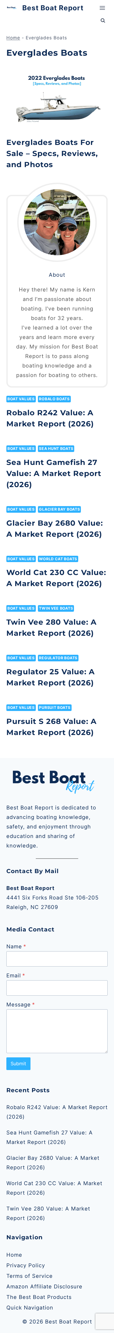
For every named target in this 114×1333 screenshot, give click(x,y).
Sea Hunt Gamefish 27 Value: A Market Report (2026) (53, 473)
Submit (18, 1063)
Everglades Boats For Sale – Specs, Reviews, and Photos (52, 153)
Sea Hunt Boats (56, 448)
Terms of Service (29, 1276)
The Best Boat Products (39, 1297)
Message (20, 1004)
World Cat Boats (58, 559)
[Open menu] (102, 7)
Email (15, 975)
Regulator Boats (58, 658)
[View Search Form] (103, 20)
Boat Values (21, 399)
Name (16, 946)
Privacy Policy (25, 1265)
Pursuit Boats (54, 707)
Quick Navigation (29, 1307)
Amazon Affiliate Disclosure (44, 1286)
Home (13, 37)
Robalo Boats (54, 399)
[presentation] (57, 98)
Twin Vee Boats (56, 608)
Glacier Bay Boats (59, 509)
